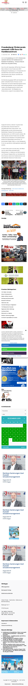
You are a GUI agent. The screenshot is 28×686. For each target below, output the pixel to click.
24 (6, 440)
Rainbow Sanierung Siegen (7, 315)
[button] (26, 330)
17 (6, 436)
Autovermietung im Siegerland (8, 304)
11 (10, 432)
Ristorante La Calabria (6, 313)
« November (6, 447)
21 (21, 436)
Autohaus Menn (5, 311)
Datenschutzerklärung (12, 355)
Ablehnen (4, 349)
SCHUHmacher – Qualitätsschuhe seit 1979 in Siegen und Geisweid (14, 636)
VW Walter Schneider (6, 292)
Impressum (19, 355)
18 (10, 436)
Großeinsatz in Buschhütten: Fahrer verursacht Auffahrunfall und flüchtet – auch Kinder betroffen (14, 633)
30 (3, 443)
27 (17, 440)
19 (14, 436)
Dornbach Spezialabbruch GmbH (9, 317)
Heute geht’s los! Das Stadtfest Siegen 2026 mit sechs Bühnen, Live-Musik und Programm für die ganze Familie (14, 650)
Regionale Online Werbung (7, 309)
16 (3, 436)
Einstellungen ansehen (8, 353)
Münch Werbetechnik (6, 294)
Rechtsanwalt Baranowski (7, 298)
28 (21, 440)
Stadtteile (15, 12)
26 (14, 440)
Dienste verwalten (13, 342)
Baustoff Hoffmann (6, 300)
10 (6, 432)
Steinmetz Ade (4, 302)
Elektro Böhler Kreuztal (6, 296)
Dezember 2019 (14, 418)
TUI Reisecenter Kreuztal (7, 307)
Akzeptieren (5, 345)
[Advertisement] (14, 29)
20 (17, 436)
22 (24, 436)
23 (3, 440)
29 (24, 440)
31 (6, 443)
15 (24, 432)
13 (17, 432)
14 (21, 432)
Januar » (23, 447)
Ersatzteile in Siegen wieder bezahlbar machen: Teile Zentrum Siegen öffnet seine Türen (14, 642)
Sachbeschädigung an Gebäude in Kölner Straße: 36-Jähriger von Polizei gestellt (13, 639)
